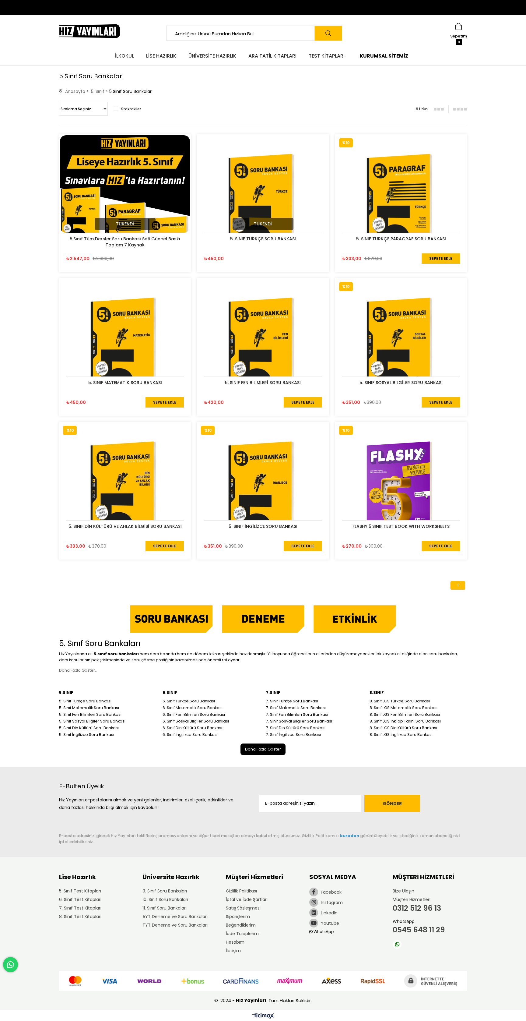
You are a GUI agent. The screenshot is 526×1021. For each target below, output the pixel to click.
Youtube (329, 923)
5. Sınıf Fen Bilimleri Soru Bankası (90, 714)
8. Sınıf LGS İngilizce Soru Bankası (401, 734)
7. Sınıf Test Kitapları (80, 908)
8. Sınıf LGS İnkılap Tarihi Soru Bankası (405, 721)
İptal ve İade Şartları (247, 899)
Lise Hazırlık (161, 55)
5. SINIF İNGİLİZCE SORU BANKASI (263, 526)
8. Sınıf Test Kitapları (80, 916)
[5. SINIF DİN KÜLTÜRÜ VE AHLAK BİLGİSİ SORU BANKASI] (125, 488)
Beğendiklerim (241, 925)
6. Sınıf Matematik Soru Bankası (193, 707)
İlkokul (124, 55)
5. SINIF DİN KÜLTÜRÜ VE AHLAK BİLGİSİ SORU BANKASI (125, 526)
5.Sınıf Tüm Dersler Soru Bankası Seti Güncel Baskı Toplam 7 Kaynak (125, 242)
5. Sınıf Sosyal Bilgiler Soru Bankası (92, 721)
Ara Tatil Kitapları (272, 55)
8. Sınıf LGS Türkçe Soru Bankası (400, 701)
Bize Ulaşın (403, 891)
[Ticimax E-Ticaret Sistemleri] (263, 1016)
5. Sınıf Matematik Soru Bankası (89, 707)
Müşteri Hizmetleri (411, 899)
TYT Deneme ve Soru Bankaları (175, 925)
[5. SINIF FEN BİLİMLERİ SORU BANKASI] (263, 344)
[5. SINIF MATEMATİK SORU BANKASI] (125, 344)
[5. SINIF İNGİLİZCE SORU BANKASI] (263, 488)
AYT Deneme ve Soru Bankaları (175, 916)
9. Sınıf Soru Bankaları (164, 891)
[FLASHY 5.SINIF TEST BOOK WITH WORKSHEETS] (401, 488)
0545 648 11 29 (419, 930)
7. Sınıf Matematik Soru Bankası (296, 707)
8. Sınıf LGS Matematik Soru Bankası (403, 707)
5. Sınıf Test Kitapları (80, 891)
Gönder (392, 803)
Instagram (331, 902)
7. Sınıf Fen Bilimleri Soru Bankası (297, 714)
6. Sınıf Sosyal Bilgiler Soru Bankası (196, 721)
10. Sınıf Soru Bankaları (165, 899)
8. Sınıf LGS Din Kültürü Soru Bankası (403, 727)
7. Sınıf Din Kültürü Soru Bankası (295, 727)
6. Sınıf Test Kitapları (80, 899)
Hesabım (235, 942)
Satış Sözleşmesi (243, 908)
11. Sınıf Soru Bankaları (164, 908)
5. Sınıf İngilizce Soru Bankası (86, 734)
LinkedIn (329, 913)
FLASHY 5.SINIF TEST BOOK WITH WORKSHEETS (401, 526)
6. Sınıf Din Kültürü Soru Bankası (192, 727)
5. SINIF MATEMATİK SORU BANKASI (125, 383)
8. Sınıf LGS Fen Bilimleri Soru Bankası (405, 714)
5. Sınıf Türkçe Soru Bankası (85, 701)
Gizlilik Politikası (241, 891)
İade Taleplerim (242, 934)
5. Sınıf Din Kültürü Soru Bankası (89, 727)
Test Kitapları (327, 55)
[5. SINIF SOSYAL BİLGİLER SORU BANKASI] (401, 344)
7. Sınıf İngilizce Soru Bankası (293, 734)
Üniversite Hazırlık (212, 55)
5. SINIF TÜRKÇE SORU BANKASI (263, 239)
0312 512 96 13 (417, 908)
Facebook (331, 892)
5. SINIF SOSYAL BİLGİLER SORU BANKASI (401, 383)
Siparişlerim (238, 916)
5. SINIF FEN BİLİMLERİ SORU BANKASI (263, 383)
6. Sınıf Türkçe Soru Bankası (189, 701)
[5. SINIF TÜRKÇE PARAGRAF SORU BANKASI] (401, 200)
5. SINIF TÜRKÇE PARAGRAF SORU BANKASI (401, 239)
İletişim (233, 951)
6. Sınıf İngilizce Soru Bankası (190, 734)
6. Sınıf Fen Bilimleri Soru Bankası (194, 714)
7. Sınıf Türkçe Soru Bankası (292, 701)
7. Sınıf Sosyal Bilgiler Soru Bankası (299, 721)
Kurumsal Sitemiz (384, 55)
